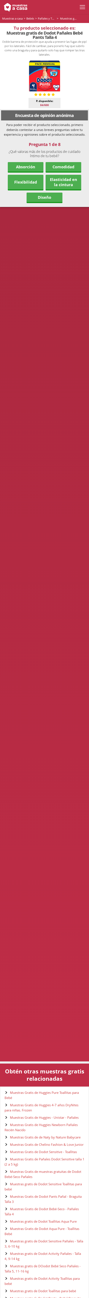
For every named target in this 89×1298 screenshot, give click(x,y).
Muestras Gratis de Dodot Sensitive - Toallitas (43, 1152)
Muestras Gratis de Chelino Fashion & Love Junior (47, 1144)
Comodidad (63, 166)
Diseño (44, 197)
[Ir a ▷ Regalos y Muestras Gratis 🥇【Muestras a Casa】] (14, 7)
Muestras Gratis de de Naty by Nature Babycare (45, 1137)
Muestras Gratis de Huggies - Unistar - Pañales (44, 1117)
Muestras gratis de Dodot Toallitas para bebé (43, 1291)
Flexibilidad (25, 182)
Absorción (25, 166)
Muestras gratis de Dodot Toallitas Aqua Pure (43, 1221)
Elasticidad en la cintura (63, 182)
